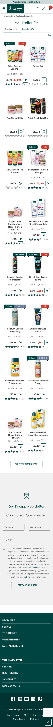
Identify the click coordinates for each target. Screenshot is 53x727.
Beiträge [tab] (28, 29)
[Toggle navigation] (4, 8)
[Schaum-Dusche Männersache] (15, 263)
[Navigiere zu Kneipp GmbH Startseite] (15, 8)
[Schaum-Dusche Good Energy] (38, 367)
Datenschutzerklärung (31, 567)
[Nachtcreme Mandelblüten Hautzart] (15, 419)
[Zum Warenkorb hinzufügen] (25, 80)
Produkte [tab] (12, 29)
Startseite (8, 16)
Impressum (13, 715)
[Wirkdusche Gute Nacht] (38, 315)
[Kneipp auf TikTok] (40, 698)
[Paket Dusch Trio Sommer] (15, 156)
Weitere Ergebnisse (26, 464)
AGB (26, 715)
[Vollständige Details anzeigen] (44, 79)
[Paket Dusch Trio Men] (38, 104)
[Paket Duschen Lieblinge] (15, 52)
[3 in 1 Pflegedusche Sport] (38, 263)
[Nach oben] (48, 722)
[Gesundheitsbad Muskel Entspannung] (38, 419)
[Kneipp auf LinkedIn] (33, 698)
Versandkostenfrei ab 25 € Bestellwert (26, 2)
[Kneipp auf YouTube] (26, 698)
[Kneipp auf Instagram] (20, 698)
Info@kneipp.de (28, 577)
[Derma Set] (38, 52)
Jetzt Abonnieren (26, 585)
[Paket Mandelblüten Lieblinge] (38, 156)
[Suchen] (37, 8)
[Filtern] (49, 34)
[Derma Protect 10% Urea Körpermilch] (38, 208)
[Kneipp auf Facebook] (13, 698)
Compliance (19, 719)
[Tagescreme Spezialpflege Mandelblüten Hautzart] (15, 208)
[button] (43, 8)
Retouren (35, 719)
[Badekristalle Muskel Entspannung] (15, 367)
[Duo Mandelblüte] (15, 104)
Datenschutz (39, 715)
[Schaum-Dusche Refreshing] (15, 315)
